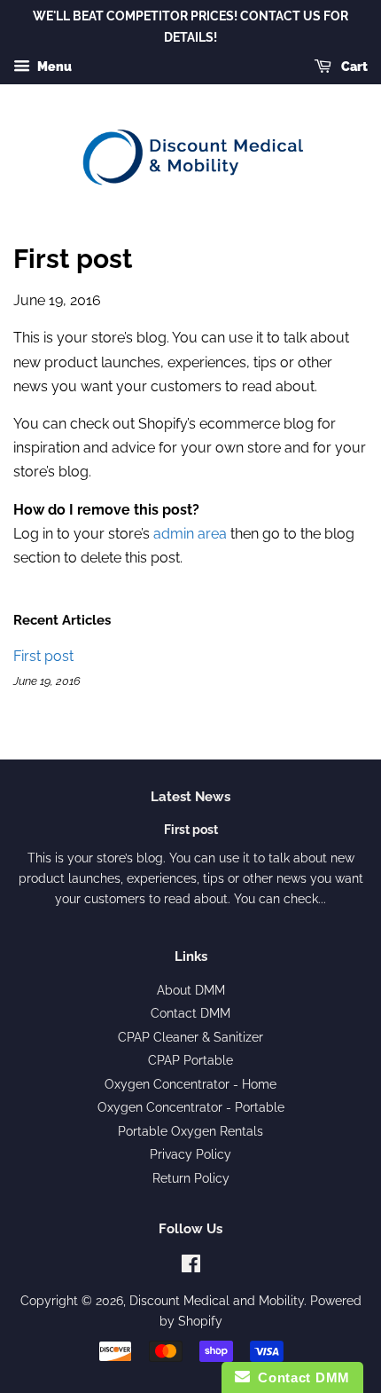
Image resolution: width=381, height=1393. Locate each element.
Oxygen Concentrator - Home (190, 1084)
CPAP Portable (190, 1060)
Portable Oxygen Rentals (190, 1131)
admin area (190, 533)
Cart (353, 66)
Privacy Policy (190, 1154)
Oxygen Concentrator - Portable (190, 1107)
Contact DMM (190, 1013)
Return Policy (190, 1178)
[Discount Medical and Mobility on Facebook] (191, 1267)
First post (43, 656)
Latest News (190, 797)
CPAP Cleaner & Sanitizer (190, 1037)
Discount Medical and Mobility (216, 1301)
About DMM (191, 990)
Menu (53, 66)
